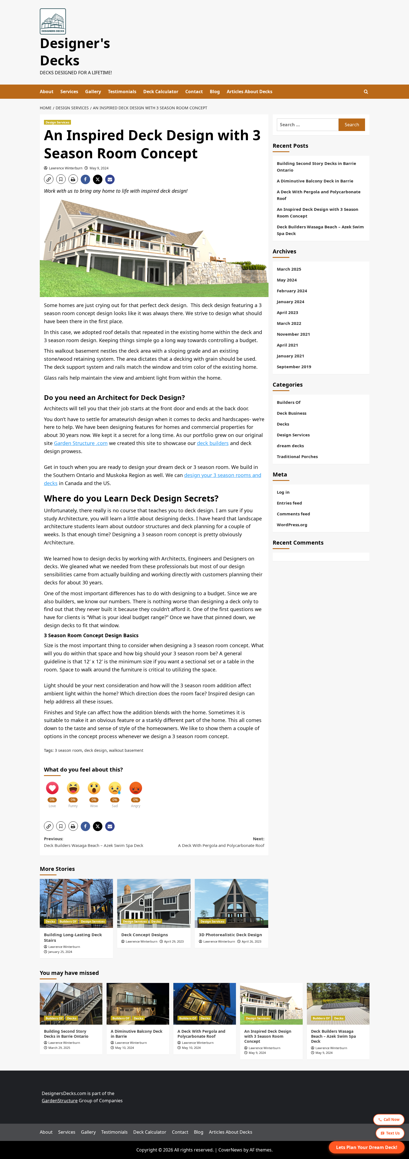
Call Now (392, 1119)
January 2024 (290, 301)
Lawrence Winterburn (65, 168)
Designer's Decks (75, 51)
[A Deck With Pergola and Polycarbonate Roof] (204, 1004)
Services (69, 91)
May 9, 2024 (99, 168)
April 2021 (287, 345)
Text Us (393, 1133)
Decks (50, 921)
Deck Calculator (160, 91)
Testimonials (122, 91)
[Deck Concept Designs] (154, 903)
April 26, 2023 (251, 941)
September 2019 (294, 366)
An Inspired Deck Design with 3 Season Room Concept (317, 212)
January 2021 (290, 356)
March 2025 (289, 269)
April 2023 (287, 312)
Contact (194, 91)
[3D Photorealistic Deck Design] (231, 903)
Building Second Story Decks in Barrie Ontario (316, 166)
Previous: (93, 842)
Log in (283, 492)
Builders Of (68, 921)
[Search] (366, 92)
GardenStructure (60, 1101)
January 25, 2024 (60, 952)
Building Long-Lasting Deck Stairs (73, 937)
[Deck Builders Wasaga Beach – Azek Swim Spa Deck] (338, 1004)
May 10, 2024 (124, 1048)
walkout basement (126, 750)
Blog (215, 91)
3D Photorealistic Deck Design (230, 934)
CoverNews (230, 1150)
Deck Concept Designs (144, 934)
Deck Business (291, 413)
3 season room (68, 750)
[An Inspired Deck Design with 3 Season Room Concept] (271, 1004)
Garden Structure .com (81, 443)
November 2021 (293, 334)
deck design (95, 750)
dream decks (290, 445)
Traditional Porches (297, 456)
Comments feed (293, 514)
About (46, 91)
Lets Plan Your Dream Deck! (366, 1147)
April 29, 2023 (174, 941)
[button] (48, 179)
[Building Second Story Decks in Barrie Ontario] (71, 1004)
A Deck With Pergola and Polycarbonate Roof (319, 195)
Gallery (93, 91)
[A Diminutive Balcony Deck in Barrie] (138, 1004)
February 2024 (292, 290)
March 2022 (289, 323)
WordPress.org (292, 524)
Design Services (57, 122)
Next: (221, 842)
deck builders (213, 443)
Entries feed (289, 503)
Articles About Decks (249, 91)
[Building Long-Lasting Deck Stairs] (76, 903)
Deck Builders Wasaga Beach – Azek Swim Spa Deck (320, 230)
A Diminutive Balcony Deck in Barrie (315, 181)
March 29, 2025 (59, 1048)
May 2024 (287, 280)
